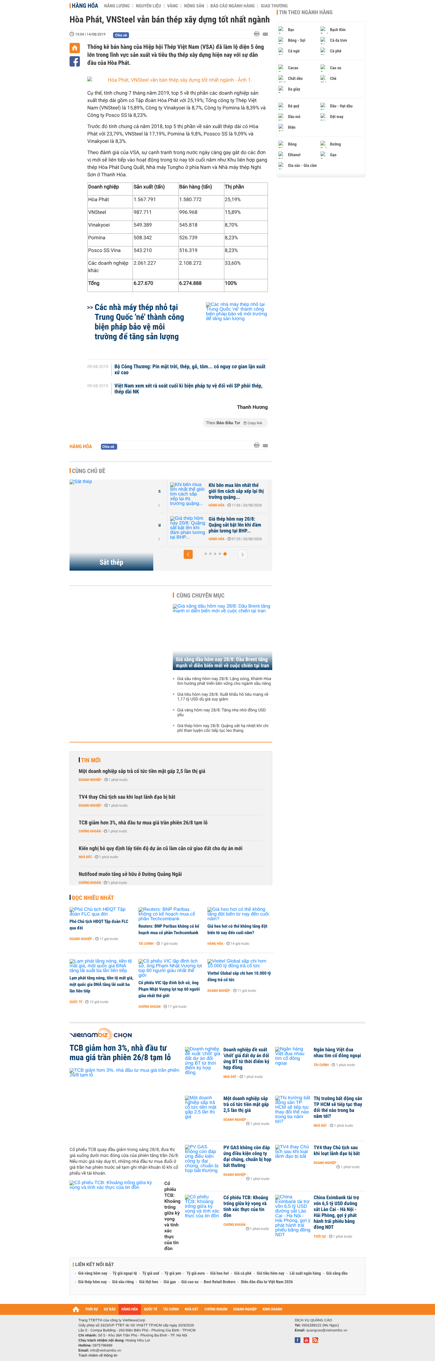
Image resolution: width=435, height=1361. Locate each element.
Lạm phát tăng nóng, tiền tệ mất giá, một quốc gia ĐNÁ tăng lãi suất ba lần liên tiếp (101, 984)
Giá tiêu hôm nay (270, 1273)
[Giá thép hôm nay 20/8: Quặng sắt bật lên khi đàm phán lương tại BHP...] (188, 528)
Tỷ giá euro (195, 1273)
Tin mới (91, 760)
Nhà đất (85, 857)
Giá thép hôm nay (92, 1282)
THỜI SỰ (91, 1309)
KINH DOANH (272, 1309)
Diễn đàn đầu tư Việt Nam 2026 (267, 1282)
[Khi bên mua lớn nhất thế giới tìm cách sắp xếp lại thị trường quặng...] (188, 494)
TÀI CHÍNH (171, 1309)
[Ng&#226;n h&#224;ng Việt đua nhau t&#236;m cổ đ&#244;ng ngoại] (293, 1059)
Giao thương (274, 6)
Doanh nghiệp (90, 780)
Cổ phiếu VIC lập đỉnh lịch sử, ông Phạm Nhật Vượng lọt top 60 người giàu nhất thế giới (169, 989)
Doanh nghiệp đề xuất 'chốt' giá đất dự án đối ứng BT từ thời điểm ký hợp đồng (246, 1059)
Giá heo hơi (219, 1273)
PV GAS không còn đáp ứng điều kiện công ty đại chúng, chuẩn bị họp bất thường (247, 1156)
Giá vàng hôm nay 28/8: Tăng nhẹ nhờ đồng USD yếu (221, 712)
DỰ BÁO (110, 1309)
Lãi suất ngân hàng (305, 1273)
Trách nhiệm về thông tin (97, 1355)
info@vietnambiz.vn (105, 1350)
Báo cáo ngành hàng (232, 6)
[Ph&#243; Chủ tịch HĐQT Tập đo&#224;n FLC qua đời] (102, 912)
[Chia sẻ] (75, 61)
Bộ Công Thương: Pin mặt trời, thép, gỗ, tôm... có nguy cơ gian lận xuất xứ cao (190, 370)
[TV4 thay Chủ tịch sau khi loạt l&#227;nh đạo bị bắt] (293, 1156)
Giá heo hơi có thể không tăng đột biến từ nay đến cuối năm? (237, 929)
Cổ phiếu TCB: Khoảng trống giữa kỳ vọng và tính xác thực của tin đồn (172, 1216)
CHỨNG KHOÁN (216, 1309)
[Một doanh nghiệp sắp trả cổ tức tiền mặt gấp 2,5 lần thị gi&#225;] (202, 1107)
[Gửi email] (265, 34)
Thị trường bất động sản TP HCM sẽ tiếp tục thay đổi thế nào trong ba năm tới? (338, 1107)
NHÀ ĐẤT (191, 1309)
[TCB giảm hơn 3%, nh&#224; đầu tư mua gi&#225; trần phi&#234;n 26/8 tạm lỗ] (125, 1105)
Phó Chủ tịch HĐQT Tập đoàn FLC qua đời (99, 925)
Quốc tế (76, 1002)
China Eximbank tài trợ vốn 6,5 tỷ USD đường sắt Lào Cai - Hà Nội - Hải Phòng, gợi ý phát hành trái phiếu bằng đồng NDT (336, 1212)
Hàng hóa (85, 5)
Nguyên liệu (148, 6)
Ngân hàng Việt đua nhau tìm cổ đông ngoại (337, 1053)
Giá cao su (190, 1282)
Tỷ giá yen (173, 1273)
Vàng (172, 6)
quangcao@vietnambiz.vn (326, 1330)
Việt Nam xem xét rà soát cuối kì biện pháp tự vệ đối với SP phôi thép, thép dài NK (188, 389)
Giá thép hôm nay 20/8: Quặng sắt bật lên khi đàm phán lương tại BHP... (235, 525)
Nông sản (194, 6)
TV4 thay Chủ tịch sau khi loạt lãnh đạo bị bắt (127, 797)
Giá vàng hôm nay (92, 1273)
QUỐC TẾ (150, 1309)
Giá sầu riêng (123, 1282)
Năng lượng (117, 6)
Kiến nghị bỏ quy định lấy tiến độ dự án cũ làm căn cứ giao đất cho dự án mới (160, 848)
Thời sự (320, 1236)
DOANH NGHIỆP (245, 1309)
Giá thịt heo (148, 1282)
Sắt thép (111, 562)
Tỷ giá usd (150, 1273)
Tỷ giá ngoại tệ (125, 1273)
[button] (188, 554)
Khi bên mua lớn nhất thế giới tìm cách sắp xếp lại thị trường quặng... (236, 491)
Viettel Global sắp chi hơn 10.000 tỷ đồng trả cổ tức (239, 976)
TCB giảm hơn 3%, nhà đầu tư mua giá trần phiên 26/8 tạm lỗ (143, 823)
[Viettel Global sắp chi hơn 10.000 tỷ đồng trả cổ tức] (239, 963)
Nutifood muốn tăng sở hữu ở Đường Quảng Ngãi (130, 874)
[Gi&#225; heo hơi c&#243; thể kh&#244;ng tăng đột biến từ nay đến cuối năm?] (239, 914)
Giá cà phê (242, 1273)
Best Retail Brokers (220, 1282)
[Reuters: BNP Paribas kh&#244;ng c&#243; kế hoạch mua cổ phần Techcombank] (170, 914)
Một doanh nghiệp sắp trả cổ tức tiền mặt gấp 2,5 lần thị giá (142, 771)
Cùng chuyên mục (201, 595)
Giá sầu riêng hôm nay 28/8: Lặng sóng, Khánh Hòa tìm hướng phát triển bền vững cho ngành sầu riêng (224, 681)
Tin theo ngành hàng (306, 12)
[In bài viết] (258, 34)
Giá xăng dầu (336, 1273)
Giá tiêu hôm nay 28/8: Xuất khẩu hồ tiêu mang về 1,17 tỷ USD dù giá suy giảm (222, 697)
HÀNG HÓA (130, 1309)
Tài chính (146, 944)
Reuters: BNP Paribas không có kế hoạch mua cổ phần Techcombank (168, 929)
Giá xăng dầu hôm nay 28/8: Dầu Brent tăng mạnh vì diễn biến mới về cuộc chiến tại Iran (222, 662)
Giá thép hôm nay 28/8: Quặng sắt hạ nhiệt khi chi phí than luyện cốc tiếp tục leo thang (222, 728)
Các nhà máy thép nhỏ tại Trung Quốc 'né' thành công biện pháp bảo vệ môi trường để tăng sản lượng (139, 321)
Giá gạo (169, 1282)
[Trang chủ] (75, 48)
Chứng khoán (90, 831)
